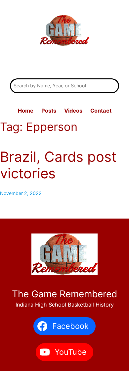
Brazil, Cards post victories (58, 165)
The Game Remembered (64, 63)
